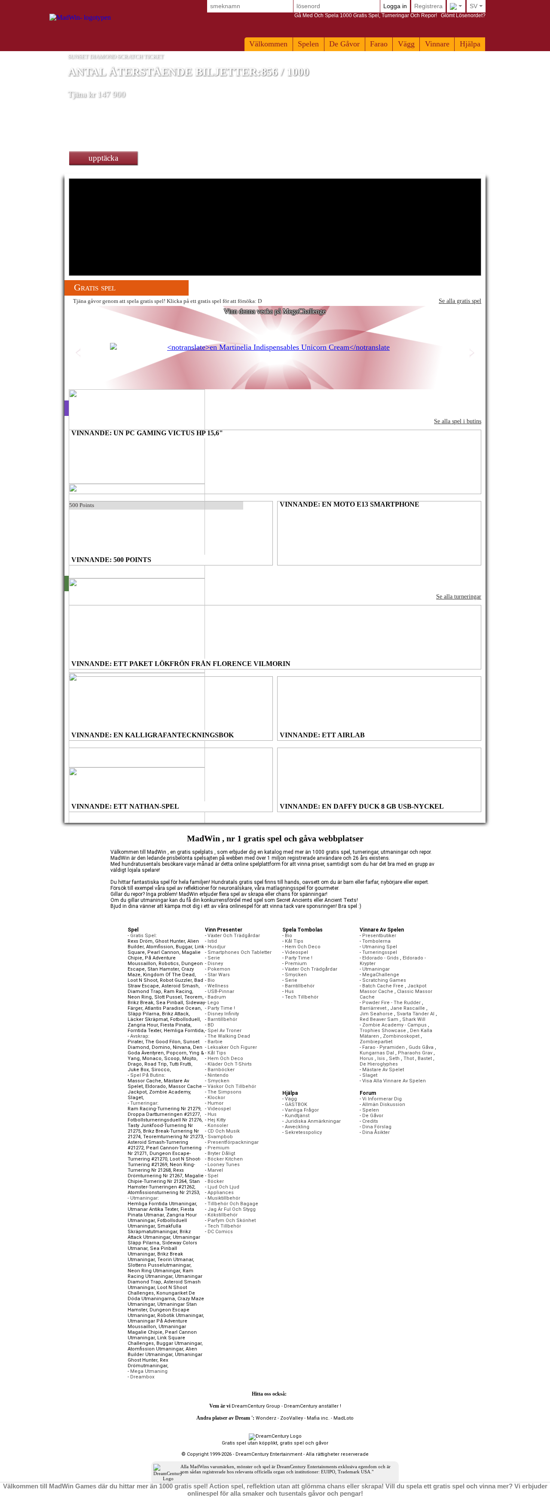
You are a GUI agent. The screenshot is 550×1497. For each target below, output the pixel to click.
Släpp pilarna (143, 1014)
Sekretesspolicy (303, 1132)
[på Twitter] (290, 1394)
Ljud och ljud (223, 1187)
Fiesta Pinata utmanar (161, 1212)
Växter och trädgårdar (234, 935)
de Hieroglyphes (379, 1064)
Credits (370, 1121)
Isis (381, 1058)
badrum (217, 997)
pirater (135, 1042)
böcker (216, 1181)
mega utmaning (149, 1371)
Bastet (425, 1058)
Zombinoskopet (401, 1036)
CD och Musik (224, 1131)
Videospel (219, 1109)
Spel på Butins (147, 1075)
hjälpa (470, 44)
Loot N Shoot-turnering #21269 (164, 1161)
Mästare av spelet (383, 1069)
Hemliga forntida (184, 1030)
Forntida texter (144, 1030)
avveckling (297, 1127)
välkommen (268, 44)
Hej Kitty (217, 1120)
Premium (218, 1148)
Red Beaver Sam (379, 1019)
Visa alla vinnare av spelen (394, 1081)
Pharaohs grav (415, 1053)
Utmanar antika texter (153, 1209)
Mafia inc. (318, 1418)
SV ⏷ (476, 6)
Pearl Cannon (163, 952)
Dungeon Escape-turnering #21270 (159, 1156)
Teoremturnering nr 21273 (173, 1137)
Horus (366, 1058)
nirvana (181, 1047)
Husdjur (217, 947)
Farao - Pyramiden (383, 1047)
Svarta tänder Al (415, 1014)
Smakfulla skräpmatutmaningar (154, 1228)
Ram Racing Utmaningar (160, 1273)
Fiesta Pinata (175, 1025)
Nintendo (218, 1075)
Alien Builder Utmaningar (162, 1351)
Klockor (216, 1097)
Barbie (215, 1042)
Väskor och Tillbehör (232, 1086)
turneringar (143, 1103)
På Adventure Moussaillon (152, 960)
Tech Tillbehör (224, 1226)
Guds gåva (421, 1047)
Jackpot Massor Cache (393, 988)
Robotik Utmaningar (180, 1315)
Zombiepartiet (376, 1042)
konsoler (218, 1125)
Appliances (221, 1192)
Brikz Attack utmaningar (159, 1234)
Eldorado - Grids (380, 958)
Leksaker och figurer (232, 1047)
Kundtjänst (297, 1115)
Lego (213, 1002)
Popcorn (176, 1053)
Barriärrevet (373, 1008)
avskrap (139, 1036)
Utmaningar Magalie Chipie (157, 1329)
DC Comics (220, 1231)
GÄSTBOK (296, 1104)
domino (161, 1047)
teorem (193, 997)
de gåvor (344, 44)
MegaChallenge (380, 975)
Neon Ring (140, 997)
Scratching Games (384, 980)
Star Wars (219, 975)
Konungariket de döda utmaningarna (161, 1295)
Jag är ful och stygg (232, 1209)
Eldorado (155, 1086)
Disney (215, 963)
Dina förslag (376, 1127)
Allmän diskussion (383, 1104)
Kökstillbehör (223, 1215)
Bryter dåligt (221, 1153)
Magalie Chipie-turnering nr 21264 (166, 1178)
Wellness (218, 986)
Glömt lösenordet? (390, 15)
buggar (184, 947)
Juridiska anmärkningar (313, 1121)
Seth (394, 1058)
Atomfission (159, 947)
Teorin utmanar (175, 1259)
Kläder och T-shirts (230, 1064)
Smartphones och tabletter (240, 952)
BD (211, 1025)
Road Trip (155, 1064)
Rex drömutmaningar (148, 1363)
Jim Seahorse (376, 1014)
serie (214, 958)
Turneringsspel (379, 952)
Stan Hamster (163, 969)
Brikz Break (140, 1002)
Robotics (169, 963)
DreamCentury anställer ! (312, 1406)
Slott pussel (168, 997)
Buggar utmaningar (179, 1343)
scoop (172, 1058)
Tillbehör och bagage (233, 1204)
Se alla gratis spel (460, 300)
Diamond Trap (144, 991)
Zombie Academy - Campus (394, 1025)
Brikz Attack (175, 1014)
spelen (308, 44)
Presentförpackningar (233, 1142)
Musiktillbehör (224, 1198)
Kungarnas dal (377, 1053)
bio (211, 980)
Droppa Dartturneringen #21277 (164, 1114)
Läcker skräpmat (148, 1019)
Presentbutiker (379, 935)
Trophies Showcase (383, 1030)
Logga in (395, 6)
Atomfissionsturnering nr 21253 (163, 1192)
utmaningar (144, 1198)
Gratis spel (143, 935)
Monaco (152, 1058)
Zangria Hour (143, 1025)
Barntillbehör (222, 1019)
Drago (135, 1064)
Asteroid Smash (180, 986)
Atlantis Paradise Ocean (173, 1008)
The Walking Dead (229, 1036)
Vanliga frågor (302, 1110)
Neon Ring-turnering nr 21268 (161, 1167)
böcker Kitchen (225, 1159)
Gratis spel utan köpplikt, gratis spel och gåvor (275, 1443)
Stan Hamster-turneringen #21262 (164, 1184)
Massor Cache (144, 1081)
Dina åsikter (376, 1132)
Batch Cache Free (382, 986)
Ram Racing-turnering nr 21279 (164, 1109)
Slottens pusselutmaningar (159, 1265)
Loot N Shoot (142, 980)
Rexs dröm (140, 941)
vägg (406, 44)
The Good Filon (162, 1042)
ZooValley (291, 1418)
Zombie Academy (169, 1092)
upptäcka (103, 157)
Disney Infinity (223, 1014)
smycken (218, 1081)
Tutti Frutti (180, 1064)
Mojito (189, 1058)
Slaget (135, 1097)
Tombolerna (376, 941)
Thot (408, 1058)
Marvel (215, 1170)
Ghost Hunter (170, 941)
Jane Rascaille (407, 1008)
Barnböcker (221, 1069)
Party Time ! (221, 1008)
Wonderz (266, 1418)
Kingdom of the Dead (169, 975)
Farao (379, 44)
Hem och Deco (225, 1058)
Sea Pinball (169, 1002)
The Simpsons (224, 1092)
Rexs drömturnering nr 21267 (156, 1173)
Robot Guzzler (176, 980)
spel (213, 1176)
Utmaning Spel (379, 947)
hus (212, 1114)
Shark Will (413, 1019)
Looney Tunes (224, 1164)
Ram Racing (178, 991)
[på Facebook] (296, 1394)
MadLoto (343, 1418)
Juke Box (138, 1069)
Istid (212, 941)
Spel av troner (224, 1030)
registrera (428, 6)
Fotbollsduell (185, 1019)
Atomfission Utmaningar (155, 1349)
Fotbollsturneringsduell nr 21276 (165, 1120)
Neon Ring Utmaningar (154, 1271)
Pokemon (219, 969)
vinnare (437, 44)
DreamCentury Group (256, 1406)
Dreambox (142, 1377)
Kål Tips (217, 1053)
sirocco (160, 1069)
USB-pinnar (221, 991)
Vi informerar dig (382, 1099)
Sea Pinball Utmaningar (152, 1251)
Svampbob (220, 1137)
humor (215, 1103)
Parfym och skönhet (232, 1220)
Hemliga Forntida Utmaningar (162, 1204)
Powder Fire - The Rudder (391, 1002)
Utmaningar (376, 969)
